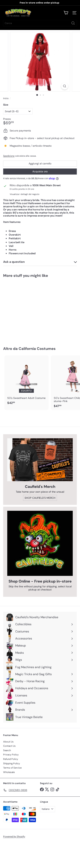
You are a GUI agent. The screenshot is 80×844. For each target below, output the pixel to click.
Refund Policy (10, 759)
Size (5, 104)
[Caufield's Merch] (40, 459)
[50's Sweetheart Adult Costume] (26, 381)
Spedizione (9, 155)
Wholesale (9, 772)
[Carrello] (66, 12)
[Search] (73, 23)
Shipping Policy (11, 763)
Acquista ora (40, 171)
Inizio (6, 98)
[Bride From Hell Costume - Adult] (26, 309)
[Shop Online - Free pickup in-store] (40, 543)
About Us (8, 741)
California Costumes (37, 348)
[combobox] (40, 23)
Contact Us (9, 745)
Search (7, 750)
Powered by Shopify (14, 836)
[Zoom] (64, 86)
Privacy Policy (11, 754)
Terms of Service (12, 767)
